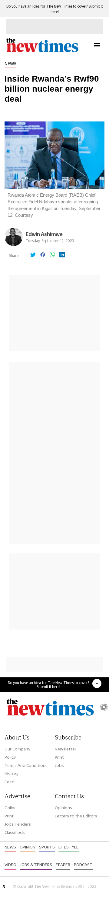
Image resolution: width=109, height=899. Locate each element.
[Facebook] (42, 255)
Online (11, 807)
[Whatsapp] (52, 255)
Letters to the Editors (76, 815)
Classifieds (15, 832)
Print (59, 757)
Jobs (59, 765)
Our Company (17, 748)
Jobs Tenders (18, 824)
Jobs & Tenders (36, 864)
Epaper (63, 864)
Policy (10, 757)
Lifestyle (68, 847)
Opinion (27, 847)
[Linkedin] (62, 255)
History (11, 773)
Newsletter (65, 748)
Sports (47, 847)
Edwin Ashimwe (44, 234)
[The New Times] (42, 51)
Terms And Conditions (26, 765)
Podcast (83, 864)
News (10, 63)
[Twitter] (33, 255)
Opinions (63, 807)
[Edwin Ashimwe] (14, 244)
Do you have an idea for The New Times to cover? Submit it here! (48, 685)
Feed (10, 781)
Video (10, 864)
